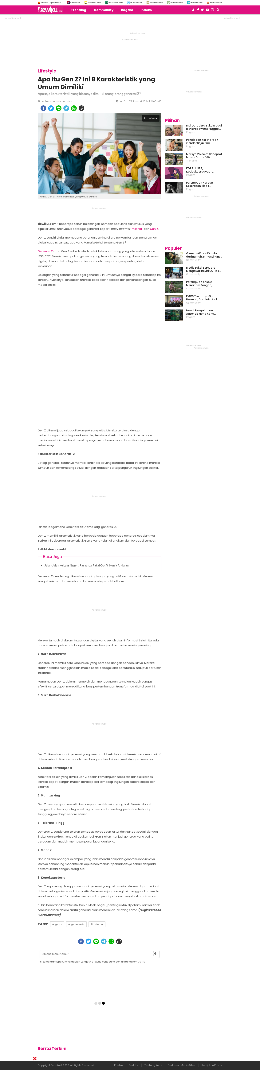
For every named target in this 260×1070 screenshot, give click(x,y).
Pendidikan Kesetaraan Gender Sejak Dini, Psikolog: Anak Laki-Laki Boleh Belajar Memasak (202, 141)
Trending (78, 10)
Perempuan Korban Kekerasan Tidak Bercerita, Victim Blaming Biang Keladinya (203, 184)
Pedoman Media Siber (182, 1065)
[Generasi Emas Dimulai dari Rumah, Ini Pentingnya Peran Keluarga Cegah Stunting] (174, 258)
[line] (58, 108)
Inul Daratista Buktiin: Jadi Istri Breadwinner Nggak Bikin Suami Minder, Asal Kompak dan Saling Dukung (204, 127)
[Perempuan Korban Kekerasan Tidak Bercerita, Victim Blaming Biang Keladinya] (174, 187)
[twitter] (51, 108)
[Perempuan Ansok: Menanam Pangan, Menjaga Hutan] (174, 287)
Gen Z (154, 229)
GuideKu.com (177, 3)
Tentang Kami (153, 1065)
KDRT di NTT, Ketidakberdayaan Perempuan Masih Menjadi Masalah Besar (204, 170)
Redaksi (134, 1065)
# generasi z (76, 924)
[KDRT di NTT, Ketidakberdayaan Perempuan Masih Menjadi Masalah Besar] (174, 173)
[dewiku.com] (51, 9)
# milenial (97, 924)
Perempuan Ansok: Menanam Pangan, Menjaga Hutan (199, 283)
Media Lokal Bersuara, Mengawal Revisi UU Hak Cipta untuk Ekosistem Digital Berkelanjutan (202, 269)
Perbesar (153, 118)
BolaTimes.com (115, 3)
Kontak (118, 1065)
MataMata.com (94, 3)
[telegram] (66, 108)
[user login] (193, 11)
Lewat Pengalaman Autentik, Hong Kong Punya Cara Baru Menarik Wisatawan (203, 312)
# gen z (57, 924)
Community (103, 10)
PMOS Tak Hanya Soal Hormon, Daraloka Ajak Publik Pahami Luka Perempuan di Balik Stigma (202, 298)
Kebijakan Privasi (212, 1065)
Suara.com (75, 3)
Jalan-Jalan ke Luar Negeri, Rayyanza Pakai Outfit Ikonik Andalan (87, 565)
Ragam (127, 10)
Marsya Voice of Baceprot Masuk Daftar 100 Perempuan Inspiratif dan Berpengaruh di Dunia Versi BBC (204, 156)
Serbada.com (216, 3)
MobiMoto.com (156, 3)
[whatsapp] (74, 108)
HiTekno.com (136, 3)
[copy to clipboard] (81, 108)
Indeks (146, 10)
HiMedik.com (197, 3)
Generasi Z (45, 251)
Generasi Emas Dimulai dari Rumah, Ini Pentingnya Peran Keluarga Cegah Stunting (204, 255)
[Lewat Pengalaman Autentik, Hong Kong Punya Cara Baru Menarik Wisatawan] (174, 315)
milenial (137, 229)
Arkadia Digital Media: (51, 3)
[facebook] (43, 108)
